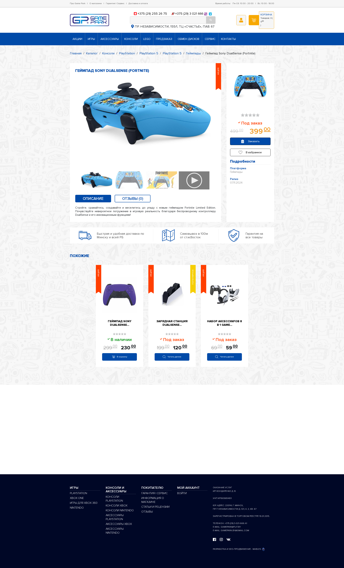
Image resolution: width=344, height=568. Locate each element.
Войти (182, 493)
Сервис (210, 39)
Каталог (92, 53)
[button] (250, 152)
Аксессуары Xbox (119, 524)
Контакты (228, 39)
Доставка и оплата (138, 3)
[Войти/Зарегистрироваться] (241, 20)
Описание (93, 198)
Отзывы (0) (132, 198)
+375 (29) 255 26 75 (152, 13)
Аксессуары (110, 39)
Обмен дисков (188, 39)
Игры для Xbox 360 (83, 503)
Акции (77, 39)
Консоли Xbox (116, 505)
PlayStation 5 (148, 53)
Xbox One (77, 498)
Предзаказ (164, 39)
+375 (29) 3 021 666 (189, 13)
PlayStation (127, 53)
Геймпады (193, 53)
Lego (146, 39)
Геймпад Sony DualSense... (119, 323)
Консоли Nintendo (120, 510)
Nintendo (77, 508)
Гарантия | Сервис (115, 3)
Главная (76, 53)
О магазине (95, 3)
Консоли (131, 39)
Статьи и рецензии (155, 507)
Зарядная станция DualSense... (172, 323)
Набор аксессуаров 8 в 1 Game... (224, 323)
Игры (91, 39)
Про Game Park (77, 3)
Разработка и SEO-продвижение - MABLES (237, 549)
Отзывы (147, 511)
